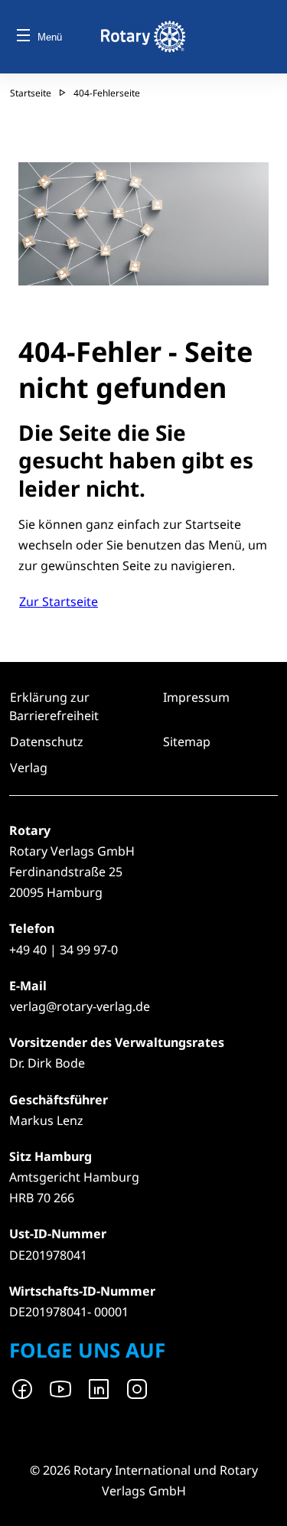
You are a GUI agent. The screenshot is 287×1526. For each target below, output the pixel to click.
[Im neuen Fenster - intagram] (137, 1389)
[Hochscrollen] (260, 1499)
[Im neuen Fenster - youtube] (60, 1389)
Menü (50, 37)
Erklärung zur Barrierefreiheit (54, 706)
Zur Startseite (58, 601)
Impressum (196, 697)
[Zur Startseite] (143, 36)
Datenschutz (46, 741)
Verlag (28, 767)
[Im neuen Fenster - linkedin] (99, 1389)
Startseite (30, 92)
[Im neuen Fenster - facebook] (22, 1389)
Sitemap (186, 741)
